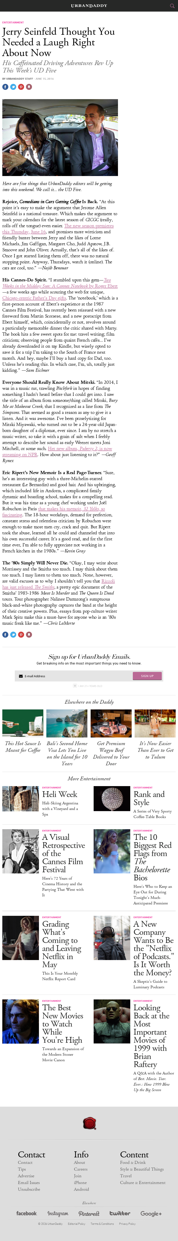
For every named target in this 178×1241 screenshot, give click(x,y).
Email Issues (29, 1183)
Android (81, 1189)
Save (21, 87)
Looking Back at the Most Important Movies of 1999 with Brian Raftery (151, 1036)
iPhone (80, 1183)
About (79, 1162)
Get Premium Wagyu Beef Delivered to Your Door (111, 753)
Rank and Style (149, 798)
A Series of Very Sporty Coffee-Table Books (153, 814)
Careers (80, 1169)
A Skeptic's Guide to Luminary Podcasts (150, 984)
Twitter (120, 1214)
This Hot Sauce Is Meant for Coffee (23, 747)
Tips (22, 1169)
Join (78, 1176)
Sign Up (147, 676)
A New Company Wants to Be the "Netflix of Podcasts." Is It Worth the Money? (154, 949)
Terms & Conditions (102, 1223)
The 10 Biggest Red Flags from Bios (153, 858)
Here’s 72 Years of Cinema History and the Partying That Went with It (63, 887)
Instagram (58, 1214)
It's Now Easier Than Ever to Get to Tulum (155, 750)
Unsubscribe (29, 1189)
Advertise (26, 1176)
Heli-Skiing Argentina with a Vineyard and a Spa (60, 808)
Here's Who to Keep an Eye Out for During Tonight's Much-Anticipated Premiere (153, 895)
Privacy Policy (127, 1223)
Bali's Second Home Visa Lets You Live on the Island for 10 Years (67, 753)
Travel (126, 1176)
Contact (25, 1162)
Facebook (26, 1214)
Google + (151, 1214)
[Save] (29, 87)
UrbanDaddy (89, 6)
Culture (142, 1183)
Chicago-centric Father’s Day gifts (34, 298)
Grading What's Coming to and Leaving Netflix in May (61, 944)
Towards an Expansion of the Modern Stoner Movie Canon (63, 1054)
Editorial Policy (76, 1223)
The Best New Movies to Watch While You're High (62, 1024)
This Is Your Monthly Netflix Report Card (60, 976)
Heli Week (59, 794)
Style (142, 1169)
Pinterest (89, 1214)
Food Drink (133, 1162)
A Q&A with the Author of (154, 1082)
